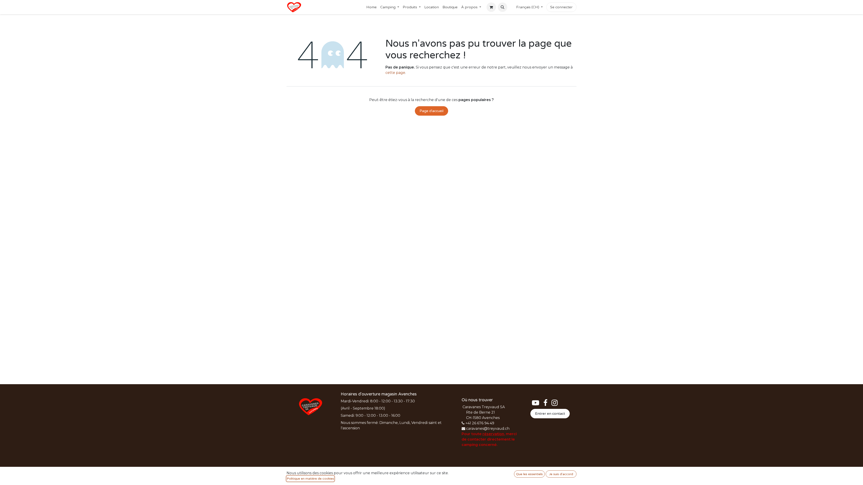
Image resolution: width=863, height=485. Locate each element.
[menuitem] (371, 7)
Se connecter (561, 7)
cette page (395, 73)
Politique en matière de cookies (310, 479)
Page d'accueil (431, 111)
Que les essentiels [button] (529, 474)
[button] (502, 7)
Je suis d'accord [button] (561, 474)
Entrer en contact (550, 413)
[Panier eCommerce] (491, 7)
